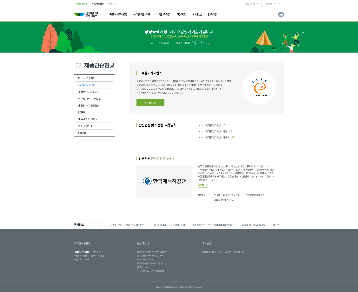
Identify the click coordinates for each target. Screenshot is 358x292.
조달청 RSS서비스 (81, 259)
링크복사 (201, 42)
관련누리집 (250, 3)
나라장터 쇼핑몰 (96, 3)
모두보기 (275, 225)
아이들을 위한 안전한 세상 (213, 225)
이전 (91, 224)
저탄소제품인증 (85, 126)
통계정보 (197, 14)
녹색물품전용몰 (141, 14)
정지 (96, 224)
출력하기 (207, 42)
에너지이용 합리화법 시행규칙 (215, 137)
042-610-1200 (157, 255)
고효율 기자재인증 (182, 42)
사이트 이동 (203, 185)
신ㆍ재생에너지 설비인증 (89, 98)
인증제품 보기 (150, 102)
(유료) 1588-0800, (144, 255)
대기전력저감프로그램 (88, 91)
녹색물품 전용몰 (80, 3)
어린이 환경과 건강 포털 (169, 225)
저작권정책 (97, 251)
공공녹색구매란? (118, 14)
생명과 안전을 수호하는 (127, 225)
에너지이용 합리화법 (211, 125)
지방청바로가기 (270, 3)
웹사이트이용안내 (98, 255)
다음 (101, 224)
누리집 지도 (111, 3)
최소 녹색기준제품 (86, 78)
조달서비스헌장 (80, 255)
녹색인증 (82, 133)
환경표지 (82, 112)
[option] (127, 224)
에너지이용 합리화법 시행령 (214, 131)
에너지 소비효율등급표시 (89, 105)
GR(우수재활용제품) (87, 119)
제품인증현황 (163, 14)
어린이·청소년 (253, 225)
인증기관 (212, 14)
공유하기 (194, 42)
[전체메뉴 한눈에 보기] (281, 14)
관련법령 (181, 14)
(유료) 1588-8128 (143, 267)
